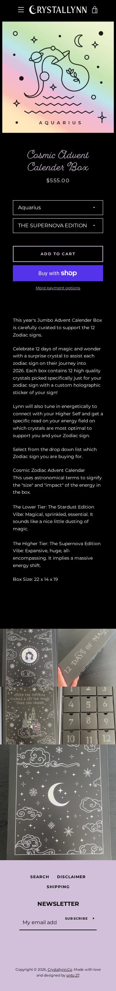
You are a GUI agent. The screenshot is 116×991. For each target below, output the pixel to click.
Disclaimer (71, 876)
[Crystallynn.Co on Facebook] (52, 953)
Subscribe (76, 918)
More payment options (58, 287)
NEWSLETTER (58, 903)
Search (39, 876)
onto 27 (72, 975)
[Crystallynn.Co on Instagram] (63, 953)
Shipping (58, 886)
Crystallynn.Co (60, 969)
